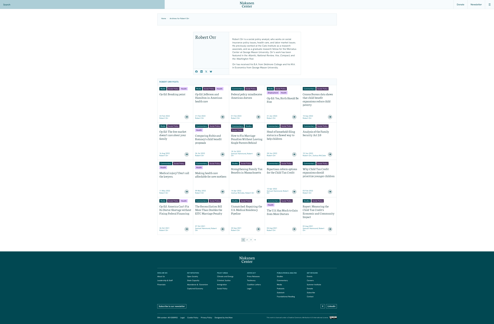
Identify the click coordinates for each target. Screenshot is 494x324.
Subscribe (311, 292)
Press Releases (253, 276)
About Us (161, 276)
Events (309, 276)
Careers (310, 280)
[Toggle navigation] (489, 4)
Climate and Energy (225, 276)
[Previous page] (239, 240)
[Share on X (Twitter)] (206, 71)
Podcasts (280, 288)
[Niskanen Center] (247, 4)
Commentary (282, 280)
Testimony (251, 280)
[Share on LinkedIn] (201, 71)
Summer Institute (314, 284)
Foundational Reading (286, 296)
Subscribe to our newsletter (172, 306)
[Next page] (255, 240)
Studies (280, 276)
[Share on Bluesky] (211, 71)
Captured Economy (195, 288)
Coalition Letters (254, 284)
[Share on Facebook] (196, 71)
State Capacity (193, 280)
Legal (249, 288)
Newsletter (476, 4)
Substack (280, 292)
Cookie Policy (192, 317)
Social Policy (222, 288)
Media (279, 284)
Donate (460, 4)
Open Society (192, 276)
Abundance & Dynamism (197, 284)
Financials (161, 284)
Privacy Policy (206, 317)
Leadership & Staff (165, 280)
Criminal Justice (224, 280)
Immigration (222, 284)
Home (163, 18)
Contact (310, 296)
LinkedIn (331, 306)
